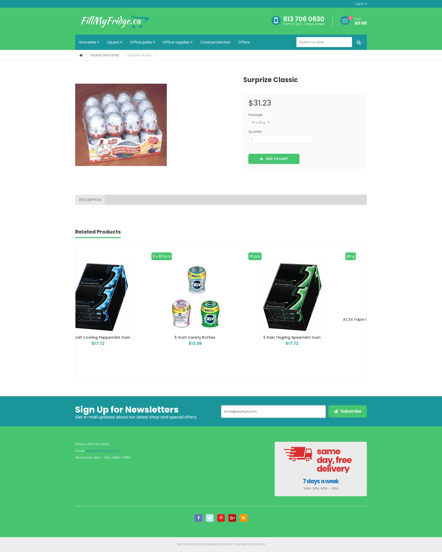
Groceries (88, 42)
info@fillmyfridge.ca (102, 450)
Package (255, 115)
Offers (244, 42)
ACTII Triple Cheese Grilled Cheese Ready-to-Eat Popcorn (318, 321)
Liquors (113, 42)
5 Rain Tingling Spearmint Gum (220, 337)
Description (90, 199)
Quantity (255, 131)
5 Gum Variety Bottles (124, 337)
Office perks (141, 42)
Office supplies (177, 42)
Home (81, 55)
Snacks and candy (105, 55)
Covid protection (215, 42)
